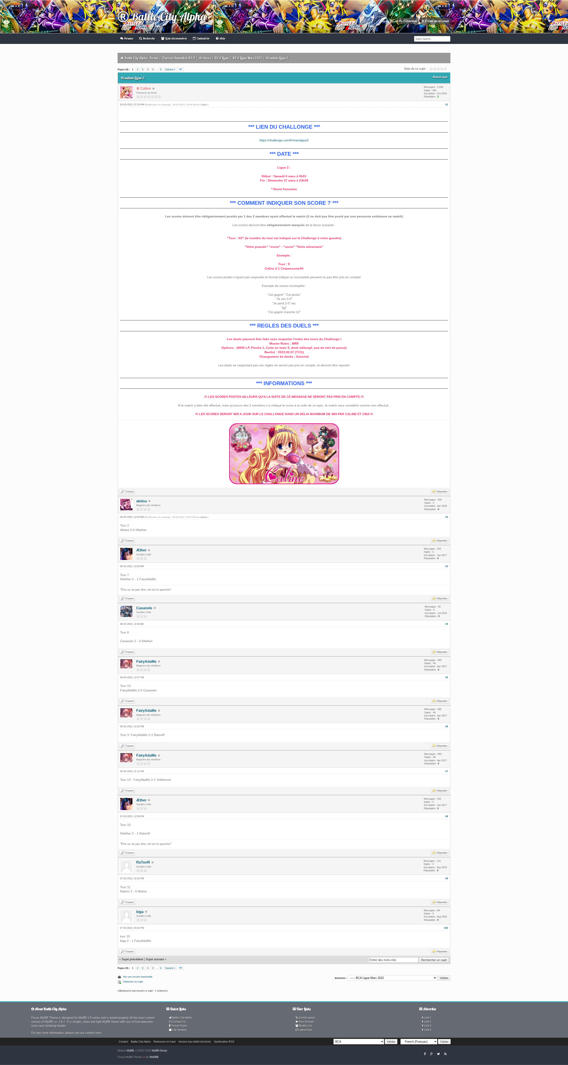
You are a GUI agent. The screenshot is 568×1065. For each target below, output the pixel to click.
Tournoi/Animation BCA (178, 58)
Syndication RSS (224, 1041)
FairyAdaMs (146, 661)
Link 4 (427, 1029)
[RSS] (445, 1053)
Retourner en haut (165, 1041)
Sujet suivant (155, 959)
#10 (446, 928)
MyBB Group (159, 1050)
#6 (446, 726)
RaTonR (143, 862)
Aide (222, 38)
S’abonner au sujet (133, 981)
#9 (446, 878)
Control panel (306, 1017)
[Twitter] (438, 1053)
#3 (446, 566)
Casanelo (144, 608)
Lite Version (179, 1029)
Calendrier (203, 38)
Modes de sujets (440, 77)
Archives (205, 58)
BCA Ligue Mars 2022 (247, 58)
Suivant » (170, 69)
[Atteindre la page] (180, 69)
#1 (446, 104)
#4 (446, 624)
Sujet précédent (132, 959)
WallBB (154, 1057)
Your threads (306, 1021)
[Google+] (431, 1053)
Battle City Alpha (167, 17)
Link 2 (427, 1021)
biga (140, 912)
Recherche (148, 38)
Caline (204, 104)
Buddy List (305, 1025)
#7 (446, 771)
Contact (123, 1041)
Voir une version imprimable (137, 976)
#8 (446, 816)
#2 (446, 517)
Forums (128, 38)
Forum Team (179, 1025)
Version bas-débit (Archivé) (194, 1041)
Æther (141, 550)
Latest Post (305, 1029)
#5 (446, 677)
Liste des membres (175, 38)
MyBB (130, 1050)
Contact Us (179, 1021)
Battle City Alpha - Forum (141, 58)
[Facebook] (425, 1053)
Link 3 (427, 1025)
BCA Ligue (222, 58)
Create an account (436, 21)
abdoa (141, 501)
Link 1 (427, 1017)
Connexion (410, 21)
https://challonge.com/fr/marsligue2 (284, 140)
